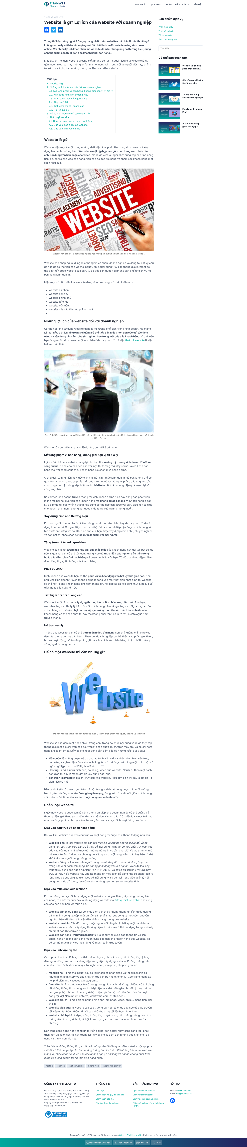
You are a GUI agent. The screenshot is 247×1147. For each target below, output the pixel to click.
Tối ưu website (165, 35)
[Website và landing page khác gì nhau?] (169, 70)
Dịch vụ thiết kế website (144, 1090)
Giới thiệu (140, 4)
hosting (49, 1066)
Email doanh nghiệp (168, 39)
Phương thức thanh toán (107, 1103)
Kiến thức (181, 4)
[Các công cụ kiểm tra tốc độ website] (169, 85)
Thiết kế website (53, 17)
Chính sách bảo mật (105, 1099)
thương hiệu (93, 1066)
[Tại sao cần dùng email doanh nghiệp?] (169, 99)
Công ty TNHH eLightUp (130, 1135)
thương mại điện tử (111, 1066)
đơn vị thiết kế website (128, 900)
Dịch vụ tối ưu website (143, 1094)
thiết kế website (135, 340)
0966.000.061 (184, 1090)
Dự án (168, 4)
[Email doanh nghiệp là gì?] (169, 114)
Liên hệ (197, 4)
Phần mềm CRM (166, 27)
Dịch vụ (154, 4)
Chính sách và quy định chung (110, 1094)
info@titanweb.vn (184, 1093)
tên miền (61, 1066)
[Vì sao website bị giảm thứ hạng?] (169, 128)
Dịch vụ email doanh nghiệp (146, 1099)
